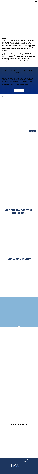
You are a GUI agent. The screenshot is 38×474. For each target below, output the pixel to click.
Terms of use (23, 470)
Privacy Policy (23, 469)
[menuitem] (36, 2)
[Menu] (36, 2)
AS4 (5, 241)
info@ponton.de (16, 466)
